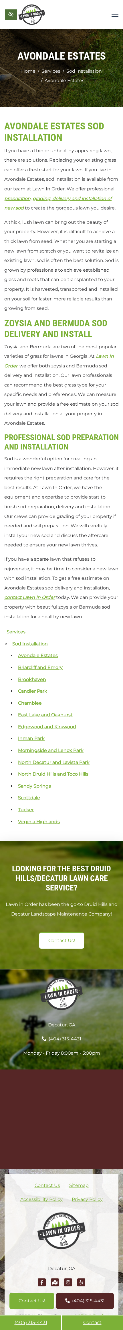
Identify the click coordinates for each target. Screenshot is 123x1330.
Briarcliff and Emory (40, 667)
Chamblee (30, 703)
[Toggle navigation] (115, 14)
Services (50, 71)
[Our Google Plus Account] (55, 1285)
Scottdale (29, 797)
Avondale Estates (38, 655)
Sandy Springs (34, 786)
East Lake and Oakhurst (45, 714)
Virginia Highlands (39, 821)
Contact (92, 1322)
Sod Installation (84, 71)
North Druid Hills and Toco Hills (53, 774)
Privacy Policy (87, 1199)
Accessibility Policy (41, 1199)
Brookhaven (32, 679)
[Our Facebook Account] (41, 1285)
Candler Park (32, 691)
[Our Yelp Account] (81, 1285)
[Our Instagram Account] (68, 1285)
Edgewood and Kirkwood (47, 726)
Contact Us (47, 1185)
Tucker (26, 809)
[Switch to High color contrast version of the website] (11, 14)
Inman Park (31, 738)
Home (28, 71)
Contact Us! (61, 940)
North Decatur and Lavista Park (54, 762)
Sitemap (79, 1185)
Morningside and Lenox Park (51, 750)
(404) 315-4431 (31, 1322)
